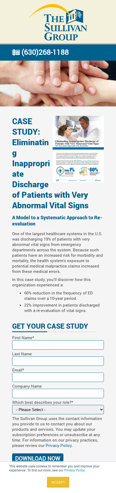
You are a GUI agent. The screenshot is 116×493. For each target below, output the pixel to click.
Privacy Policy (74, 470)
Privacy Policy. (59, 445)
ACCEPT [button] (58, 482)
